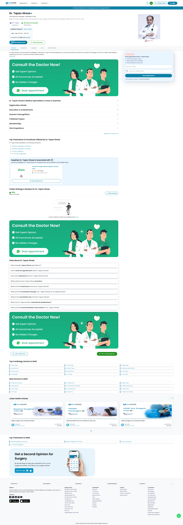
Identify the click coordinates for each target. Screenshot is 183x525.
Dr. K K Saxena (124, 374)
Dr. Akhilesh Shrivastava (127, 386)
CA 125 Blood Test (69, 501)
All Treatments (151, 495)
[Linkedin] (16, 497)
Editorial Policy (123, 495)
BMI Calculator (151, 503)
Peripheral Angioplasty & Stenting (21, 146)
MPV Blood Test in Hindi (71, 489)
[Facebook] (10, 497)
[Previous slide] (170, 398)
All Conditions (151, 493)
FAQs (42, 48)
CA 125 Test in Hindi (69, 503)
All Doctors (150, 489)
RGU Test (67, 510)
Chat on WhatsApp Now (108, 354)
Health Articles (52, 48)
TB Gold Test (68, 499)
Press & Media (96, 499)
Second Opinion (152, 499)
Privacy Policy (123, 489)
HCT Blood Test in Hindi (70, 497)
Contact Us (95, 491)
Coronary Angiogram (17, 151)
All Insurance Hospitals (153, 512)
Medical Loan (151, 501)
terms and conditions (145, 79)
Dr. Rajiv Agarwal (14, 386)
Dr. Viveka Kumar (70, 383)
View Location (28, 29)
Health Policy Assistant (153, 514)
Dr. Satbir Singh (69, 365)
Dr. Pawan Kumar (14, 371)
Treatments (23, 48)
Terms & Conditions (125, 493)
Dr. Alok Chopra (14, 365)
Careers (94, 505)
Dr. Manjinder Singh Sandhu (128, 368)
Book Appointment (37, 181)
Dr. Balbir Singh (124, 365)
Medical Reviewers (97, 501)
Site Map (94, 507)
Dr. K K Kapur (69, 374)
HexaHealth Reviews (153, 508)
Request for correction (110, 133)
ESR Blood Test (68, 493)
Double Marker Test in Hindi (71, 512)
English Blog (151, 505)
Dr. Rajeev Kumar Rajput (127, 392)
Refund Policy (123, 491)
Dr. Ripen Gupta (125, 383)
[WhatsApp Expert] (151, 3)
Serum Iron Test (69, 508)
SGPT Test (67, 505)
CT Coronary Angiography (19, 154)
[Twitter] (13, 497)
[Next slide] (173, 398)
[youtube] (21, 497)
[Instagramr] (18, 497)
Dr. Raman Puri (69, 392)
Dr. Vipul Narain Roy (70, 389)
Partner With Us (96, 495)
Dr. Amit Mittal (124, 371)
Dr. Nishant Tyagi (70, 368)
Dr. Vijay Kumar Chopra (16, 383)
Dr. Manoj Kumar (14, 368)
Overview (13, 48)
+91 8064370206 (161, 3)
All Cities (150, 510)
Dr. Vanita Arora (125, 389)
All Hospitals (151, 491)
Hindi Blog (150, 507)
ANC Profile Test (69, 507)
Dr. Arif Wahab (14, 374)
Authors (94, 503)
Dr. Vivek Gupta (14, 389)
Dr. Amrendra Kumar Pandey (73, 386)
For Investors (95, 493)
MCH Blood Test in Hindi (71, 491)
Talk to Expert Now (20, 354)
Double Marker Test (70, 495)
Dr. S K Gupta (13, 392)
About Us (94, 489)
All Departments (152, 497)
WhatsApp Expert (38, 42)
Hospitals (33, 48)
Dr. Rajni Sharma (70, 371)
